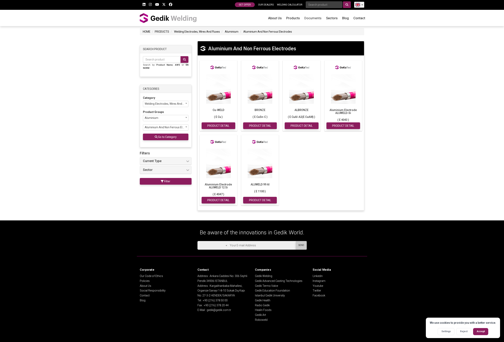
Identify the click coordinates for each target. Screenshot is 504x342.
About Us (275, 18)
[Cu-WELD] (218, 88)
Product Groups (153, 112)
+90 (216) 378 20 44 (216, 305)
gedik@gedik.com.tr (219, 310)
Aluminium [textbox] (151, 117)
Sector (148, 170)
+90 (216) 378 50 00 (215, 300)
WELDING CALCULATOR (289, 4)
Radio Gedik (262, 305)
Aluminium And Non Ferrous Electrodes (267, 31)
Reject (464, 331)
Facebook (319, 295)
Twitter (317, 290)
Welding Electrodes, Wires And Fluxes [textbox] (166, 103)
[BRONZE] (260, 88)
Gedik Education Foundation (272, 290)
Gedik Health (262, 300)
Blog (345, 18)
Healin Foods (263, 310)
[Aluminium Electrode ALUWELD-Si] (343, 88)
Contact (359, 18)
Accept (481, 331)
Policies (145, 280)
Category (149, 97)
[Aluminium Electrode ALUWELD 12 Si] (218, 163)
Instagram (319, 280)
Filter (167, 181)
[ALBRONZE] (301, 88)
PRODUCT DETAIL (218, 125)
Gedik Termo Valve (266, 285)
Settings (446, 331)
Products (293, 18)
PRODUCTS (162, 31)
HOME (146, 31)
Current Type (152, 161)
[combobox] (165, 104)
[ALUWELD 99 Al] (260, 163)
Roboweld (261, 319)
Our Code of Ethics (151, 276)
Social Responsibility (153, 290)
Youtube (318, 285)
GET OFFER (245, 4)
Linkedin (318, 276)
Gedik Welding (263, 276)
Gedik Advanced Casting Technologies (278, 280)
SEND (301, 245)
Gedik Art (260, 314)
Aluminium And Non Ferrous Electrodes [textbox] (166, 127)
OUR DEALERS (266, 4)
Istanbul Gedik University (270, 295)
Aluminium (231, 31)
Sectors (332, 18)
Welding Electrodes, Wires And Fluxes (197, 31)
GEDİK (168, 18)
